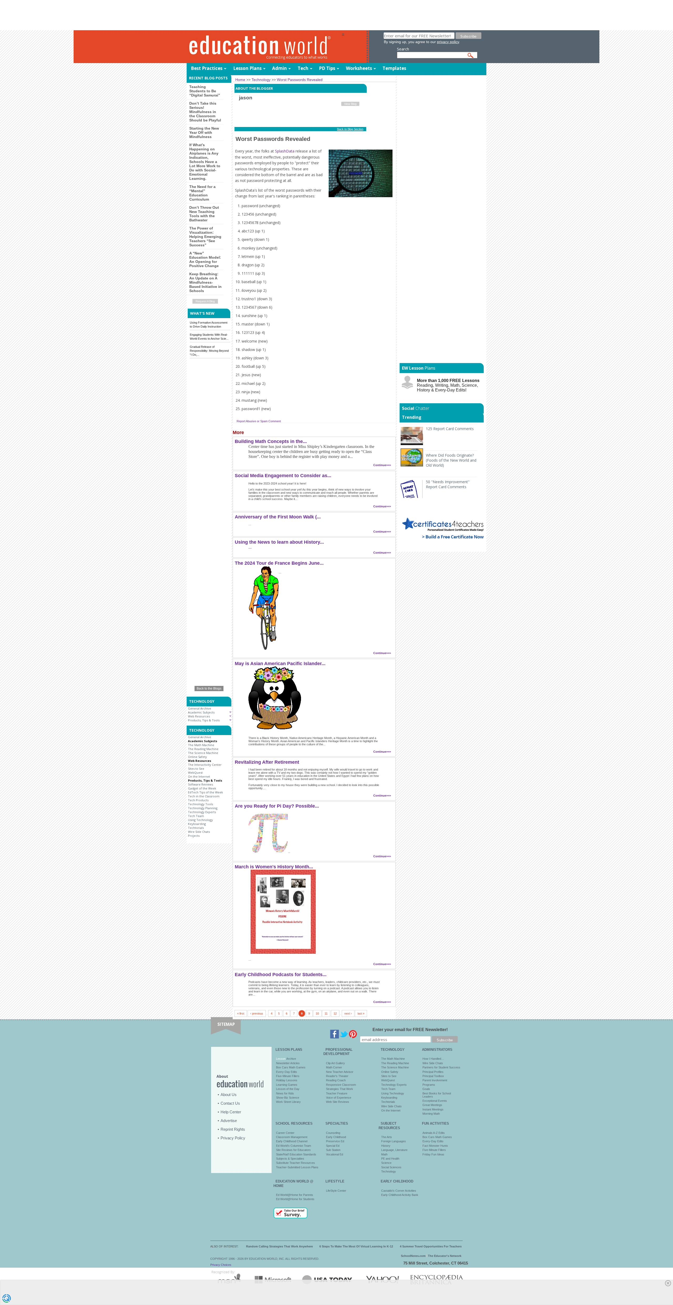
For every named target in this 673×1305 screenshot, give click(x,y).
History (385, 1145)
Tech (303, 68)
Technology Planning (202, 808)
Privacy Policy (233, 1138)
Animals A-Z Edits (433, 1132)
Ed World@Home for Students (295, 1199)
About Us (229, 1094)
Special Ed (332, 1145)
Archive (290, 1058)
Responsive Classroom (341, 1084)
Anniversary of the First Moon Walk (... (278, 516)
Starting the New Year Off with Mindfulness (204, 132)
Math (384, 1154)
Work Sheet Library (288, 1101)
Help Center (231, 1112)
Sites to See (196, 769)
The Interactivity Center (205, 765)
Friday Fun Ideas (433, 1154)
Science (386, 1162)
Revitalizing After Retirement (267, 762)
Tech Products (198, 800)
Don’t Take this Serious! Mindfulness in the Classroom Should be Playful (205, 111)
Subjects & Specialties (290, 1158)
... (249, 524)
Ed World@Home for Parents (294, 1194)
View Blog (350, 103)
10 (317, 1013)
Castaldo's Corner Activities (398, 1190)
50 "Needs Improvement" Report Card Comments (448, 484)
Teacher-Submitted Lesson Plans (297, 1167)
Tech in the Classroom (204, 796)
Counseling (333, 1132)
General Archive (199, 708)
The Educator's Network (444, 1255)
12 (335, 1013)
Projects (194, 836)
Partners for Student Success (441, 1067)
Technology (388, 1171)
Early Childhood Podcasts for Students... (281, 974)
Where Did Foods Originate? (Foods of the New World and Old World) (451, 460)
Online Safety (197, 757)
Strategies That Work (339, 1088)
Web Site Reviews (337, 1101)
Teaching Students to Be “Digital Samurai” (204, 91)
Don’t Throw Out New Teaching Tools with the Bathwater (204, 213)
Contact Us (230, 1103)
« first (240, 1013)
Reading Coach (336, 1080)
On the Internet (199, 776)
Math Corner (334, 1067)
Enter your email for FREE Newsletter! (410, 1029)
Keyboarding (197, 824)
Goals (426, 1088)
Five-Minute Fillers (287, 1076)
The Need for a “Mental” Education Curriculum (202, 193)
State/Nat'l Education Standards (296, 1154)
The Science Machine (203, 753)
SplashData (284, 151)
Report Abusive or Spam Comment (259, 421)
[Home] (264, 47)
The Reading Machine (203, 749)
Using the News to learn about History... (279, 542)
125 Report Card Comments (450, 428)
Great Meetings (432, 1105)
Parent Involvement (434, 1080)
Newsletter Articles (288, 1063)
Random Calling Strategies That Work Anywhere (279, 1246)
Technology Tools (200, 804)
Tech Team (196, 816)
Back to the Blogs (209, 688)
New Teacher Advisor (339, 1071)
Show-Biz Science (287, 1097)
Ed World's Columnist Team (293, 1145)
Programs (428, 1084)
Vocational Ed (334, 1154)
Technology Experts (202, 812)
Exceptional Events (434, 1100)
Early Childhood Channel (291, 1141)
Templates (394, 68)
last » (361, 1013)
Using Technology (200, 820)
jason (245, 97)
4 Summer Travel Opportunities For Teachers (431, 1246)
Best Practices (206, 68)
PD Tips (327, 68)
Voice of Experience (338, 1097)
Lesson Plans (247, 68)
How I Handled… (433, 1058)
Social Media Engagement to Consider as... (283, 475)
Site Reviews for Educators (293, 1149)
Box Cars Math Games (290, 1067)
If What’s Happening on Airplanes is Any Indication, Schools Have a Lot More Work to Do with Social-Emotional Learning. (204, 162)
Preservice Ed (335, 1141)
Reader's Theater (337, 1076)
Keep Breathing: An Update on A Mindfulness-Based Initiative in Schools (205, 282)
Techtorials (196, 828)
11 (326, 1013)
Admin (279, 68)
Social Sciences (391, 1167)
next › (348, 1013)
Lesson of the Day (287, 1088)
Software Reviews (200, 784)
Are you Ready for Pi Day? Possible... (277, 806)
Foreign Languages (393, 1141)
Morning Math (431, 1113)
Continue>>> (382, 465)
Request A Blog (205, 301)
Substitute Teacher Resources (295, 1162)
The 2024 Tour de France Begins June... (279, 563)
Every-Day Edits (286, 1071)
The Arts (386, 1137)
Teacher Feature (336, 1093)
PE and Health (390, 1158)
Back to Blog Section (350, 129)
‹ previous (256, 1013)
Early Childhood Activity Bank (399, 1194)
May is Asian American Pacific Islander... (280, 663)
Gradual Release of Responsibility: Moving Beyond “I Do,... (209, 350)
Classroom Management (291, 1137)
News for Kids (285, 1093)
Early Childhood (336, 1137)
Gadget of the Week (202, 788)
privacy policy (448, 42)
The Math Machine (201, 745)
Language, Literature (394, 1149)
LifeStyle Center (336, 1190)
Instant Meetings (432, 1109)
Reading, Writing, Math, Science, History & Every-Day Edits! (448, 385)
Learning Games (286, 1084)
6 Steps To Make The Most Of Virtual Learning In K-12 (356, 1246)
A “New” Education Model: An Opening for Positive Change (205, 259)
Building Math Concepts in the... (271, 441)
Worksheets (359, 68)
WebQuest (195, 772)
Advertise (229, 1120)
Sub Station (333, 1149)
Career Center (285, 1132)
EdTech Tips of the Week (205, 792)
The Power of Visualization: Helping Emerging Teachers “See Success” (205, 236)
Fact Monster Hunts (435, 1145)
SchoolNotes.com (413, 1255)
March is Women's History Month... (274, 866)
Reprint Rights (233, 1129)
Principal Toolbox (433, 1076)
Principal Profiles (432, 1071)
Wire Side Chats (199, 832)
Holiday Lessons (286, 1080)
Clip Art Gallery (335, 1063)
